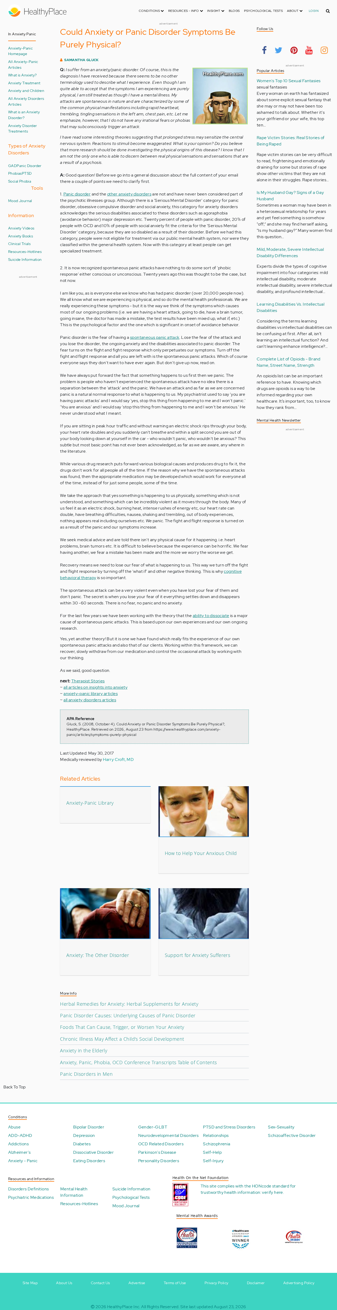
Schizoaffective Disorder (292, 1135)
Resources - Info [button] (184, 11)
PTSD (27, 173)
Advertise (136, 1282)
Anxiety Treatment (24, 82)
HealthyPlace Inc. (123, 1306)
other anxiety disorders (129, 194)
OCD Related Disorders (161, 1144)
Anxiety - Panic (22, 1161)
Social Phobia (19, 181)
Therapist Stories (88, 681)
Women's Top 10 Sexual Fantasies (288, 81)
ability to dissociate (211, 615)
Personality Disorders (158, 1161)
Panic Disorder (29, 165)
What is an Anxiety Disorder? (24, 114)
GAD (12, 165)
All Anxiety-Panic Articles (23, 64)
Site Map (30, 1282)
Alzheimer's (19, 1152)
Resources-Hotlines (25, 251)
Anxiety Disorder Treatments (22, 128)
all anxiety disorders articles (89, 700)
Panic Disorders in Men (86, 1074)
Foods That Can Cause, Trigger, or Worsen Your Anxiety (122, 1027)
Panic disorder (77, 194)
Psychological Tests (263, 11)
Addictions (18, 1144)
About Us (64, 1282)
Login (314, 11)
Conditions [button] (150, 11)
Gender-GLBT (152, 1127)
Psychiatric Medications (31, 1197)
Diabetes (82, 1144)
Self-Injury (213, 1161)
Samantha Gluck (81, 60)
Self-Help (212, 1152)
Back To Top (14, 1087)
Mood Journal (20, 200)
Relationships (216, 1135)
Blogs (234, 11)
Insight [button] (214, 11)
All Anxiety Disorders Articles (26, 101)
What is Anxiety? (22, 74)
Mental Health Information (73, 1192)
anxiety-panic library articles (90, 693)
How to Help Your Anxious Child (201, 853)
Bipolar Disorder (88, 1127)
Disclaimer (256, 1282)
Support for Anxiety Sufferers (197, 955)
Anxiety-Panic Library (89, 803)
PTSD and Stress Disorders (229, 1127)
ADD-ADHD (20, 1135)
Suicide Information (25, 259)
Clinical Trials (19, 243)
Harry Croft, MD (118, 759)
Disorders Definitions (28, 1189)
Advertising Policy (298, 1282)
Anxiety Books (20, 235)
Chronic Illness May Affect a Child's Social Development (122, 1039)
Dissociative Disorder (93, 1152)
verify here (272, 1192)
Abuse (14, 1127)
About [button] (293, 11)
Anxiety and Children (26, 90)
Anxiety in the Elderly (83, 1050)
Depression (84, 1135)
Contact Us (100, 1282)
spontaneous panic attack (155, 337)
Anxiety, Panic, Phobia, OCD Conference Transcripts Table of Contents (138, 1062)
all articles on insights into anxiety (95, 687)
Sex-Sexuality (281, 1127)
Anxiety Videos (21, 228)
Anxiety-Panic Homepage (20, 51)
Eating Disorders (89, 1161)
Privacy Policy (217, 1282)
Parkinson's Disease (157, 1152)
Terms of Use (175, 1282)
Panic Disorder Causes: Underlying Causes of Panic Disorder (127, 1015)
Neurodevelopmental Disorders (168, 1135)
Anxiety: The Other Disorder (97, 955)
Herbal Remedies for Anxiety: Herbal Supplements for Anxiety (129, 1004)
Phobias (15, 173)
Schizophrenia (216, 1144)
